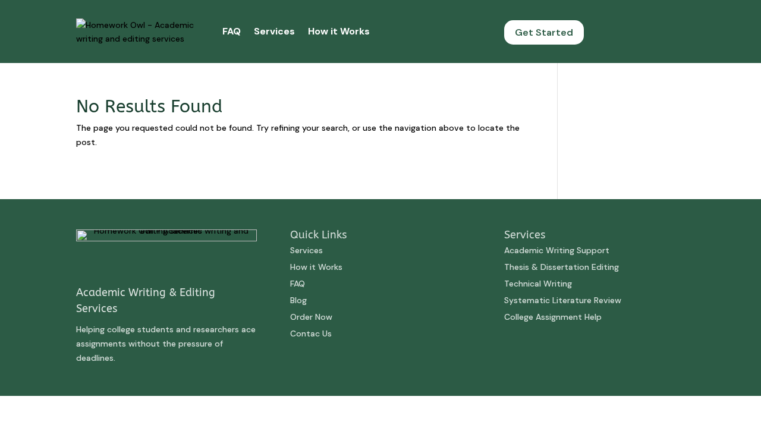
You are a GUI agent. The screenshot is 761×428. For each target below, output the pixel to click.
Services (274, 31)
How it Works (339, 31)
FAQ (231, 31)
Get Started (544, 32)
